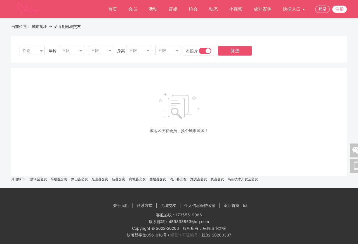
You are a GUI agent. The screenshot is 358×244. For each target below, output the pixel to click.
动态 (213, 9)
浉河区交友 (38, 179)
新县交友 (118, 179)
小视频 (235, 9)
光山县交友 (99, 179)
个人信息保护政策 (200, 205)
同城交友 (168, 205)
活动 (153, 9)
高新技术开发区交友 (243, 179)
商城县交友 (137, 179)
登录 (322, 9)
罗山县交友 (79, 179)
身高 (121, 50)
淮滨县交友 (198, 179)
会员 (132, 9)
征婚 (173, 9)
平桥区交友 (59, 179)
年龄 (52, 50)
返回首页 (231, 205)
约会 (193, 9)
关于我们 (121, 205)
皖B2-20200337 (216, 235)
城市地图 (40, 26)
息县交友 (217, 179)
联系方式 (144, 205)
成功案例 (263, 9)
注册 (339, 9)
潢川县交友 (178, 179)
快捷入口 (292, 9)
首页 (112, 9)
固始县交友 (157, 179)
